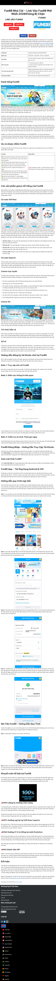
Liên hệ (3, 897)
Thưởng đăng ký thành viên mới (9, 906)
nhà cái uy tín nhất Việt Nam (46, 43)
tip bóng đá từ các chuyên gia (18, 878)
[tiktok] (7, 922)
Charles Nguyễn (19, 881)
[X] (5, 922)
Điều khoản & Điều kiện (7, 895)
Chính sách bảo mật (6, 892)
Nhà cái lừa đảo (5, 900)
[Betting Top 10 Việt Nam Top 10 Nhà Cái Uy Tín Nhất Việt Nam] (28, 2)
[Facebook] (2, 922)
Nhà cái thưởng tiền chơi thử (8, 909)
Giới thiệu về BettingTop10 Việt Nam (10, 890)
